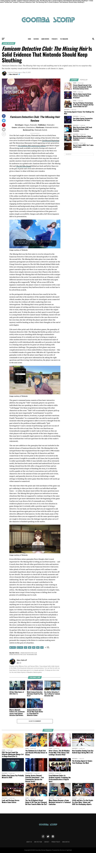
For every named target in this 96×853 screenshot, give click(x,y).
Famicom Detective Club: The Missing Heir (23, 654)
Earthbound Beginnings (50, 140)
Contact (46, 842)
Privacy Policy (55, 842)
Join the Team (38, 842)
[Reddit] (25, 647)
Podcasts (54, 39)
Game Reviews (45, 39)
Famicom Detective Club (29, 653)
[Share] (29, 647)
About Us (29, 842)
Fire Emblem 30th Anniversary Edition (32, 146)
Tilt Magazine (64, 39)
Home (29, 39)
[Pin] (37, 647)
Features (36, 39)
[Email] (33, 647)
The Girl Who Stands (23, 166)
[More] (42, 647)
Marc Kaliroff (13, 74)
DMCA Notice (66, 842)
